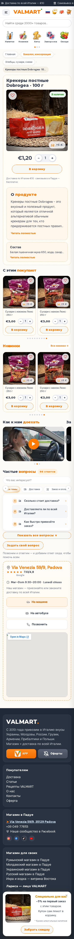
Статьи (11, 782)
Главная (10, 54)
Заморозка (46, 42)
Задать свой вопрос (23, 545)
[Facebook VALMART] (17, 838)
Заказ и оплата (60, 489)
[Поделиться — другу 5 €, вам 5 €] (57, 145)
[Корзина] (69, 12)
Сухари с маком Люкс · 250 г (53, 313)
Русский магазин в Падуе (25, 874)
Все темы (11, 489)
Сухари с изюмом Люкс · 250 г (19, 313)
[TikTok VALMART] (24, 838)
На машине (40, 602)
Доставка (34, 489)
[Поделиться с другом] (27, 304)
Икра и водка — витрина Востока (31, 879)
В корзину (37, 169)
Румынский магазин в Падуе (27, 860)
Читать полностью (23, 233)
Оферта (12, 801)
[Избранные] (61, 12)
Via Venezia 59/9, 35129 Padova (31, 822)
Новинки (19, 42)
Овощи (60, 42)
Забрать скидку (37, 929)
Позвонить (39, 624)
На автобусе (39, 613)
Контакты (13, 796)
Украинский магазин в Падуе (28, 869)
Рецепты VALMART (20, 787)
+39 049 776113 (17, 827)
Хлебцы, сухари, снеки (18, 61)
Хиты (32, 42)
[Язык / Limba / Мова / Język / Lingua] (48, 12)
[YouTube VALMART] (32, 838)
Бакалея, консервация (37, 54)
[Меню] (6, 12)
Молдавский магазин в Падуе (28, 865)
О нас (10, 791)
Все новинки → (59, 345)
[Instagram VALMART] (9, 838)
